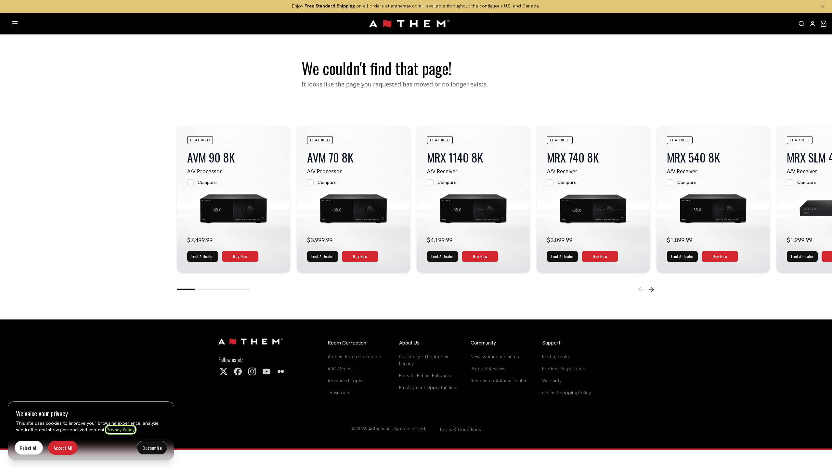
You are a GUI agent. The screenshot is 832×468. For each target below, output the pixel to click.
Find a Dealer (556, 356)
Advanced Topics (346, 381)
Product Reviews (488, 368)
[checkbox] (190, 182)
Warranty (552, 381)
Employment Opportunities (427, 387)
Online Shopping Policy (566, 393)
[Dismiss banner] (823, 6)
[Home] (409, 24)
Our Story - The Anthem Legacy (424, 360)
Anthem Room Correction (354, 356)
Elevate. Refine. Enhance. (425, 375)
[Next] (651, 289)
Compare (207, 182)
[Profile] (812, 24)
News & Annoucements (495, 356)
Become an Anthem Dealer (499, 381)
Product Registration (563, 368)
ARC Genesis (341, 368)
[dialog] (91, 430)
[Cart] (823, 24)
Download (338, 393)
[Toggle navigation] (15, 24)
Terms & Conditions (460, 429)
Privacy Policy (121, 430)
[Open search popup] (801, 24)
